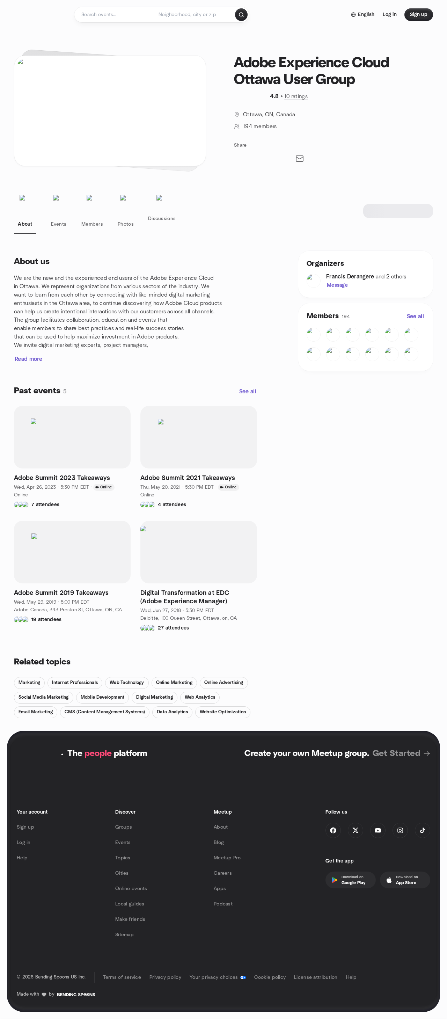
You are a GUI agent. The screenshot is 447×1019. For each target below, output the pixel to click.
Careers (223, 873)
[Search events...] (241, 14)
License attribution (315, 977)
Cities (122, 873)
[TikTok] (422, 830)
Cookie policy (270, 977)
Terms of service (122, 977)
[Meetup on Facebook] (333, 830)
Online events (131, 888)
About (221, 827)
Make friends (130, 919)
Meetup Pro (227, 858)
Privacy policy (165, 977)
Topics (123, 858)
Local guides (129, 904)
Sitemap (124, 934)
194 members (260, 126)
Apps (220, 888)
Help (22, 858)
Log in (24, 842)
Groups (123, 827)
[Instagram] (400, 830)
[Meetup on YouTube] (378, 830)
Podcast (223, 904)
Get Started (396, 753)
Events (123, 842)
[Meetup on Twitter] (355, 830)
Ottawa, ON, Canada (269, 114)
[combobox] (194, 14)
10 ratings (296, 96)
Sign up (25, 827)
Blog (219, 842)
